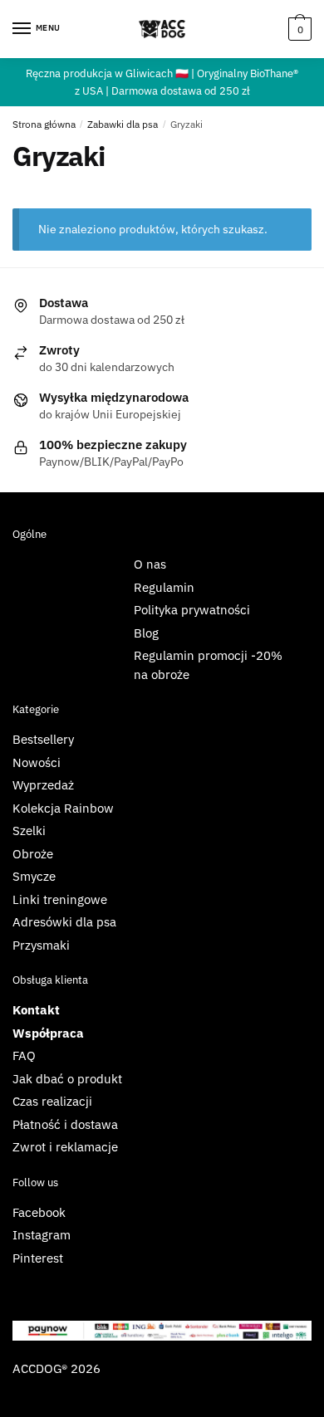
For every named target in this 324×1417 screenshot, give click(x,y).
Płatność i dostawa (65, 1124)
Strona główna (44, 124)
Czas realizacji (52, 1101)
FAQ (24, 1055)
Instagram (41, 1235)
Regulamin (164, 587)
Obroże (32, 854)
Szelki (29, 830)
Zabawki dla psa (122, 124)
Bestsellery (43, 739)
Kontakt (36, 1010)
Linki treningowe (59, 899)
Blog (146, 633)
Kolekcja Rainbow (63, 808)
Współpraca (48, 1033)
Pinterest (37, 1258)
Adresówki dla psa (64, 922)
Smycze (34, 876)
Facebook (39, 1212)
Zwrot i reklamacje (65, 1147)
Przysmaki (41, 945)
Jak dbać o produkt (67, 1079)
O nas (150, 564)
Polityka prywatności (192, 610)
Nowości (36, 762)
